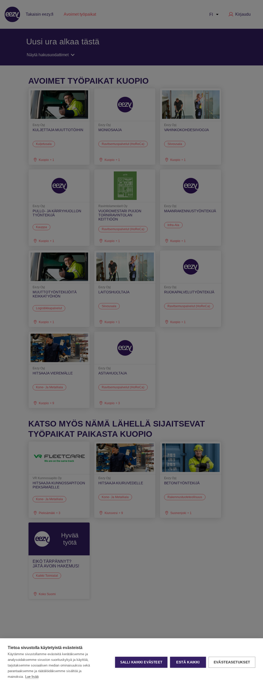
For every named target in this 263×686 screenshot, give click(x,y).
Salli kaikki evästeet (141, 662)
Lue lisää (32, 677)
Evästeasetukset (232, 662)
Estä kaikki (188, 662)
